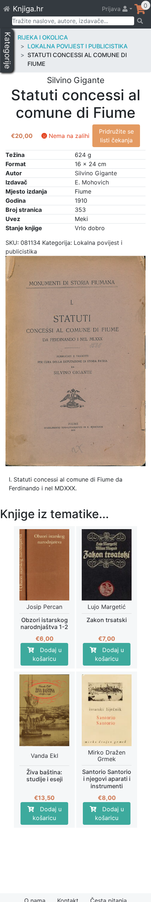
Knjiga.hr (28, 8)
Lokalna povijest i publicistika (77, 46)
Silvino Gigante (96, 173)
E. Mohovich (92, 182)
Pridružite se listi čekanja (116, 136)
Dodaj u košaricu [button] (47, 654)
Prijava (112, 8)
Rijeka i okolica (43, 37)
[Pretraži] (140, 21)
